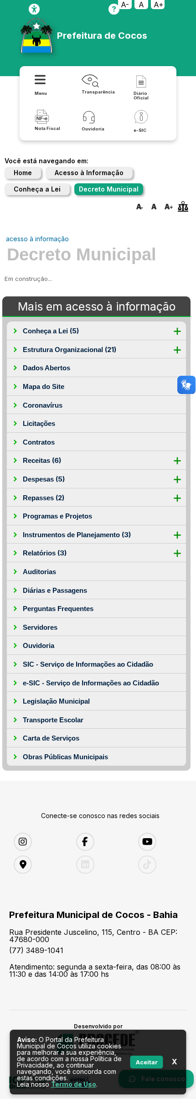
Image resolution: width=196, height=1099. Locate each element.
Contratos (39, 442)
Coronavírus (42, 405)
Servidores (40, 627)
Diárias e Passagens (55, 590)
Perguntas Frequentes (58, 608)
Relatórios (45, 553)
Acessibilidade (34, 9)
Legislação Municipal (56, 701)
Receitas (42, 460)
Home (23, 172)
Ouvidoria (38, 645)
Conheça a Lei (37, 189)
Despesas (44, 479)
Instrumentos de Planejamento (77, 534)
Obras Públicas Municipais (65, 757)
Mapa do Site (43, 386)
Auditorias (39, 571)
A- (125, 4)
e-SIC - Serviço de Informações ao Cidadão (91, 683)
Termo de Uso (73, 1084)
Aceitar (147, 1062)
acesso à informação (37, 239)
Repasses (43, 497)
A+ (159, 4)
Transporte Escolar (53, 720)
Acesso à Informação (89, 172)
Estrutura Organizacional (69, 349)
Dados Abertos (46, 368)
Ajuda (114, 9)
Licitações (39, 423)
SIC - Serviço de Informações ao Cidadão (88, 664)
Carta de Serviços (51, 738)
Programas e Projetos (57, 516)
